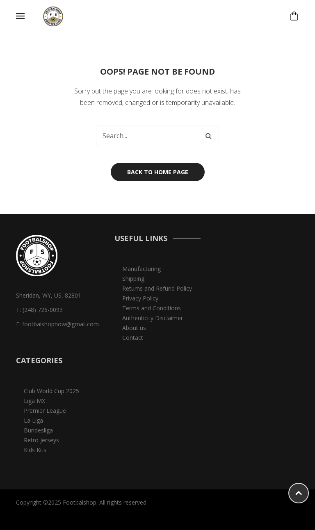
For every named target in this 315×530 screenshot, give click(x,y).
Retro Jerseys (41, 440)
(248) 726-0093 (43, 310)
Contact (132, 337)
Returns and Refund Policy (157, 288)
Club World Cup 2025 (51, 391)
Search (208, 135)
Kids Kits (35, 450)
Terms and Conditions (151, 308)
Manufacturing (141, 269)
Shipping (133, 278)
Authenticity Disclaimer (152, 318)
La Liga (33, 420)
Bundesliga (38, 430)
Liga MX (34, 401)
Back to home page (157, 172)
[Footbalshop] (54, 16)
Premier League (45, 410)
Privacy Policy (140, 298)
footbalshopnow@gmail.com (60, 324)
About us (134, 328)
